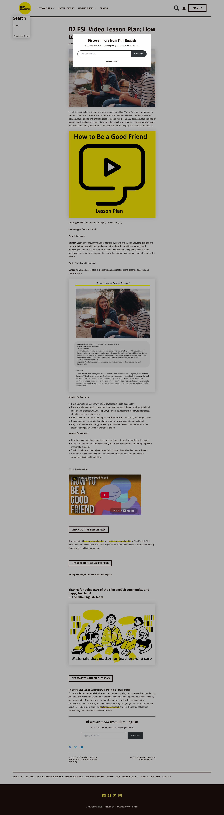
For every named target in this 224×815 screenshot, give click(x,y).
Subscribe (139, 54)
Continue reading (112, 61)
